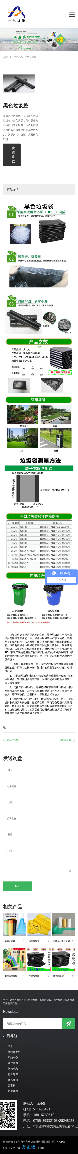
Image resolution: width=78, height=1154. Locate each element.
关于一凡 (13, 1046)
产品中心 (18, 57)
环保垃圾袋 (12, 740)
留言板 (11, 1085)
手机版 (41, 1148)
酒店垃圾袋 (65, 740)
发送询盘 (13, 154)
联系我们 (13, 1079)
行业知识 (13, 1074)
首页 (5, 57)
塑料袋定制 (14, 1051)
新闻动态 (13, 1068)
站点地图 (13, 1091)
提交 (17, 886)
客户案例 (13, 1063)
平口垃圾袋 (30, 57)
